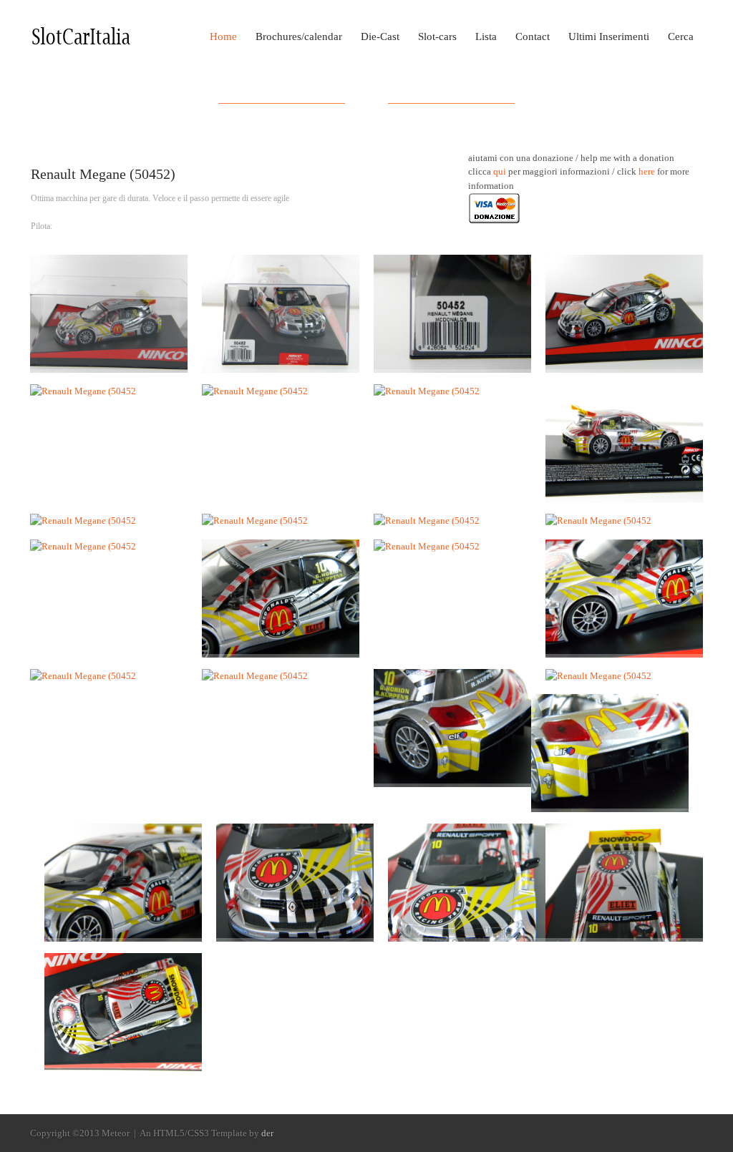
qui (499, 171)
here (647, 171)
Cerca (681, 36)
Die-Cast (380, 36)
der (267, 1133)
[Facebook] (675, 1134)
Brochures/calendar (299, 36)
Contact (532, 36)
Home (223, 36)
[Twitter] (695, 1134)
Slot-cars (437, 36)
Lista (486, 36)
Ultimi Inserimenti (608, 36)
